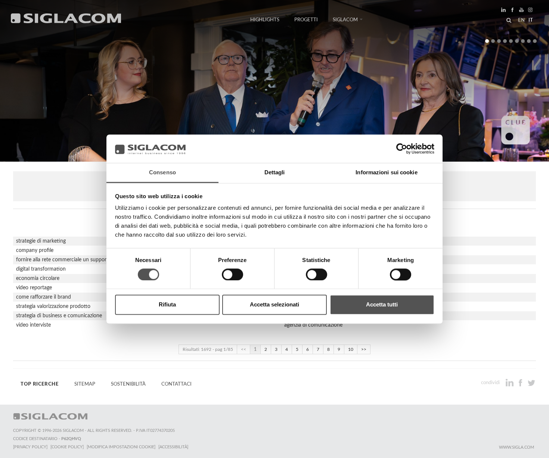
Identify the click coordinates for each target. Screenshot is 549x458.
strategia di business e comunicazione (59, 315)
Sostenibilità (128, 384)
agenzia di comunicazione (313, 325)
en (521, 20)
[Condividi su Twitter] (531, 382)
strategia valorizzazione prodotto (53, 306)
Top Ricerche (40, 384)
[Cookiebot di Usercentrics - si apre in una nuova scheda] (401, 148)
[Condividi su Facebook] (521, 382)
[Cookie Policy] (67, 447)
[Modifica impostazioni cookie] (121, 447)
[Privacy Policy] (30, 447)
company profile (34, 250)
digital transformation (41, 269)
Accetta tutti (382, 305)
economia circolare (37, 278)
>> (363, 349)
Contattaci (176, 384)
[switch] (232, 274)
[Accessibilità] (173, 447)
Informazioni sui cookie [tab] (386, 172)
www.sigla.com (516, 447)
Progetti (306, 20)
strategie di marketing (41, 241)
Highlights (264, 20)
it (530, 20)
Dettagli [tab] (274, 172)
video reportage (34, 287)
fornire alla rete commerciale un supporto (63, 259)
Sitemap (84, 384)
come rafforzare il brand (43, 297)
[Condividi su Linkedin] (510, 382)
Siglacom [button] (345, 20)
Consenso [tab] (162, 172)
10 (350, 349)
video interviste (33, 325)
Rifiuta (167, 305)
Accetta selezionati (274, 305)
